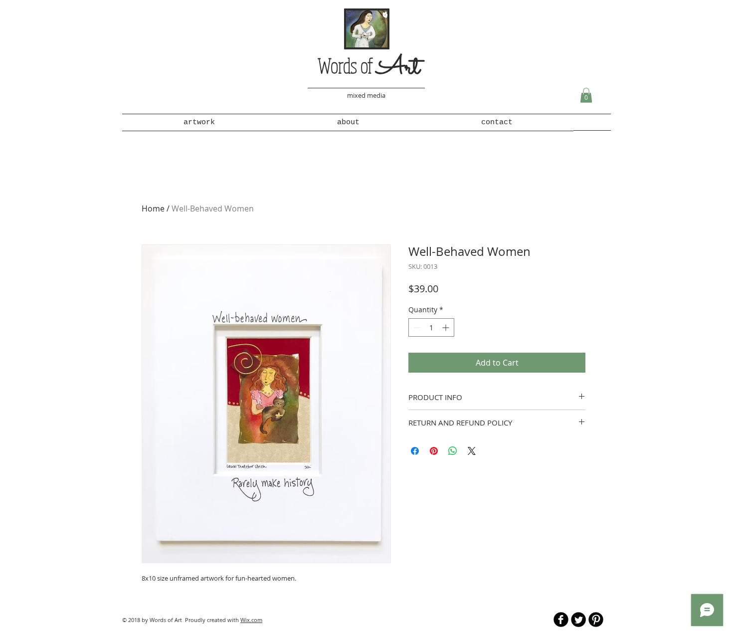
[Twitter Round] (578, 619)
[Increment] (446, 327)
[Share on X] (472, 451)
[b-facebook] (560, 619)
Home (153, 208)
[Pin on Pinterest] (434, 451)
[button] (586, 95)
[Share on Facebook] (415, 451)
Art (398, 68)
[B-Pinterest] (595, 619)
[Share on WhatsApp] (453, 451)
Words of (347, 65)
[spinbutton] (431, 327)
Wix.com (251, 620)
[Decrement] (416, 327)
